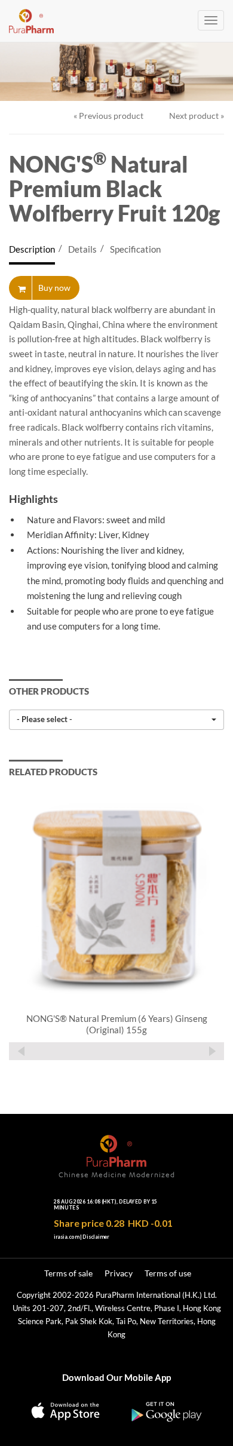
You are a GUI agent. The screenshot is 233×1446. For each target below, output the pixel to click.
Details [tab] (82, 249)
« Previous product (108, 115)
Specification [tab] (135, 249)
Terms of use (168, 1273)
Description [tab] (32, 249)
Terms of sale (68, 1273)
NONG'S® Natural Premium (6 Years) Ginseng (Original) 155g (116, 1024)
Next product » (196, 115)
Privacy (119, 1273)
